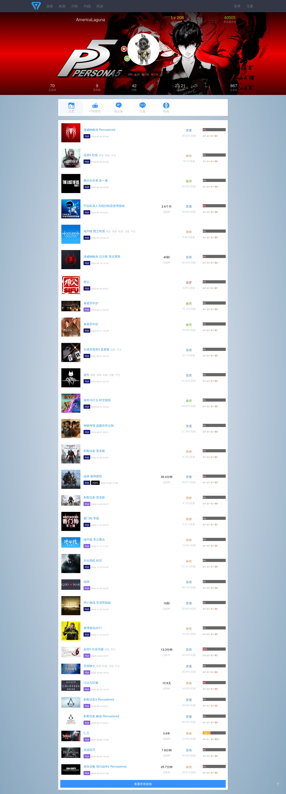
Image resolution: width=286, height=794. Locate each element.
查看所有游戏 (143, 784)
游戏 (49, 6)
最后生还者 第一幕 (96, 180)
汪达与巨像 (91, 682)
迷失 (86, 374)
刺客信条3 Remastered (99, 699)
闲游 (100, 6)
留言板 (118, 111)
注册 (249, 6)
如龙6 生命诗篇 (94, 649)
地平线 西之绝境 (94, 231)
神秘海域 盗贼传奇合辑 (99, 425)
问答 (74, 6)
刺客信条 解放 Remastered (101, 716)
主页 (71, 111)
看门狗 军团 (91, 518)
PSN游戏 (95, 111)
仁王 (86, 733)
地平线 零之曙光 (94, 539)
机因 (62, 6)
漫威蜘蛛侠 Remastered (99, 129)
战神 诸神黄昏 (93, 476)
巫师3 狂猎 (91, 155)
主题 (143, 111)
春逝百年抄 (91, 303)
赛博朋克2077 (93, 628)
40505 (230, 17)
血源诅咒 (89, 749)
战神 (86, 581)
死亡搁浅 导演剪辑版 (97, 602)
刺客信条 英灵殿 (94, 451)
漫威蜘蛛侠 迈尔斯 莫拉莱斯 (102, 256)
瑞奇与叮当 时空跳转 (97, 400)
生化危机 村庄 (93, 560)
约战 (87, 6)
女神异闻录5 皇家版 (97, 349)
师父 (86, 282)
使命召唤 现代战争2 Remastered (105, 766)
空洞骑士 (89, 666)
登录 (237, 6)
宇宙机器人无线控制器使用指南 (104, 206)
